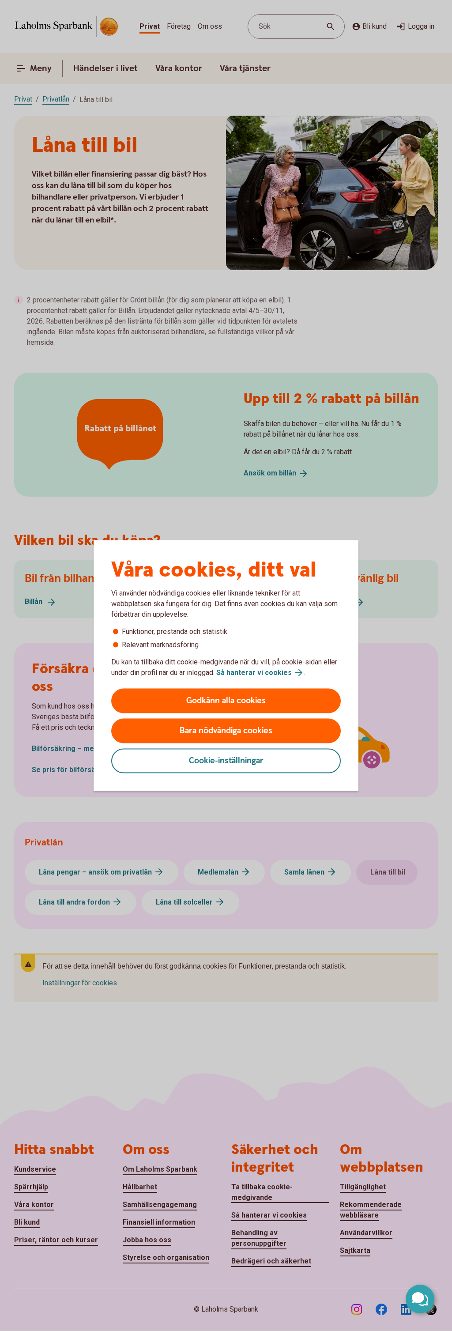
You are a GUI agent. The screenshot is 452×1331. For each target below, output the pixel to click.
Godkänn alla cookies (226, 700)
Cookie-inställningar (226, 760)
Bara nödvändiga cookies (226, 730)
